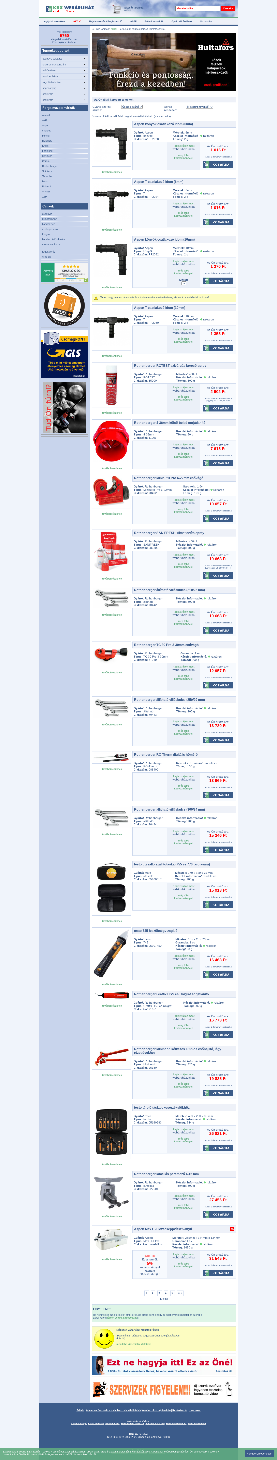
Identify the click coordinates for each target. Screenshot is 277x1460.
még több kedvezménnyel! (183, 157)
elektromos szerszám (54, 64)
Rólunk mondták (154, 21)
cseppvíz (47, 214)
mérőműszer (49, 70)
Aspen (45, 125)
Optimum (47, 156)
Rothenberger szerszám (132, 1423)
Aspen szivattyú (79, 1423)
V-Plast (46, 191)
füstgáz (46, 234)
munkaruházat (50, 76)
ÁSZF (133, 21)
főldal (114, 29)
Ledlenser (47, 151)
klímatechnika (49, 219)
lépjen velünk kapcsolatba (122, 1317)
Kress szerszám (96, 1423)
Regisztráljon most (183, 145)
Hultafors (47, 140)
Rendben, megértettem (259, 1453)
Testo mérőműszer (197, 1423)
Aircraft (46, 115)
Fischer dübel (112, 1423)
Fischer (46, 135)
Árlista (80, 1410)
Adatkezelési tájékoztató (156, 1410)
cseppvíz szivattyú (52, 58)
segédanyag (49, 88)
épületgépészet (50, 229)
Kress (45, 145)
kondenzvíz (48, 224)
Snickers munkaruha (176, 1423)
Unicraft (46, 186)
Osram (45, 161)
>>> (180, 1293)
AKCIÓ (77, 21)
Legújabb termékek (54, 21)
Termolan (47, 176)
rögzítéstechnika (52, 82)
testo (44, 181)
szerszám (48, 94)
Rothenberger (50, 166)
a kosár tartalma (133, 7)
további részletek (112, 172)
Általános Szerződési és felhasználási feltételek (113, 1410)
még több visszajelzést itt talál (133, 1344)
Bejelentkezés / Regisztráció (105, 21)
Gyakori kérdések (182, 21)
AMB (44, 120)
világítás (46, 256)
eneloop (46, 130)
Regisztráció (179, 1410)
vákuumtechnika (51, 244)
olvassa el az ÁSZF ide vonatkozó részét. (73, 1454)
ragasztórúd (48, 251)
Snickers (47, 171)
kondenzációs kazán (53, 239)
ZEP (44, 196)
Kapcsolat (206, 21)
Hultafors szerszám (155, 1423)
